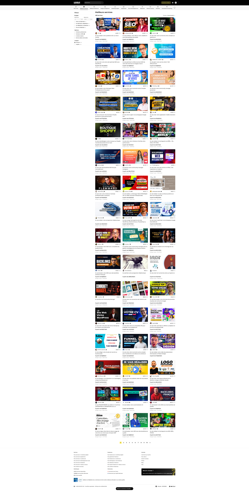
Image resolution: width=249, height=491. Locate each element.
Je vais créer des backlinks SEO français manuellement (105, 168)
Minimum (76, 17)
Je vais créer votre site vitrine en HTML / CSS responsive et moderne (161, 168)
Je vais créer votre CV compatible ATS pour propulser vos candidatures (134, 326)
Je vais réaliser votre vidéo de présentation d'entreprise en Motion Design (161, 352)
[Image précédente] (124, 24)
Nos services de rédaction (79, 462)
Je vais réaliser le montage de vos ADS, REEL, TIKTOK (162, 432)
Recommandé (170, 15)
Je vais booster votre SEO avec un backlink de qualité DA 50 (107, 247)
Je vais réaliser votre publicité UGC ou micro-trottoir (107, 36)
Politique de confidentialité (101, 486)
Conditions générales (89, 486)
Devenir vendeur (145, 458)
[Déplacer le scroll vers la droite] (174, 7)
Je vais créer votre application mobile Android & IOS (162, 115)
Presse (142, 460)
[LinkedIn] (169, 486)
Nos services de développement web (82, 460)
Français (79, 42)
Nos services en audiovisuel (80, 458)
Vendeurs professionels (81, 31)
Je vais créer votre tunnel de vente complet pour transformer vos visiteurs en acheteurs (134, 352)
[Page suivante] (150, 443)
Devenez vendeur (166, 2)
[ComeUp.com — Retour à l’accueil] (77, 3)
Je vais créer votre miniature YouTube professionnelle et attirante (105, 194)
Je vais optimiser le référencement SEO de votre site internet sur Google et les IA (134, 62)
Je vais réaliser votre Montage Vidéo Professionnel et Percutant (104, 89)
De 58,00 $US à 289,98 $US (83, 23)
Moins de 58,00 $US (81, 21)
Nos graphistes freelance (113, 456)
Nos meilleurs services (79, 466)
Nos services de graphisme (79, 456)
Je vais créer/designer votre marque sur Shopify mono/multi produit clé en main (107, 142)
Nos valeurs (143, 456)
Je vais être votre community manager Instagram (133, 168)
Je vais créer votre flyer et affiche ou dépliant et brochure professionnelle (162, 326)
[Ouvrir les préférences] (172, 2)
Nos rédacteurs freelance (113, 462)
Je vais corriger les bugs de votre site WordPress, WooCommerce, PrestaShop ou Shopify (134, 222)
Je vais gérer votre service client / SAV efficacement (160, 62)
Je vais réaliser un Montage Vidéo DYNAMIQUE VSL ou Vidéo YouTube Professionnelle (135, 194)
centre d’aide (169, 473)
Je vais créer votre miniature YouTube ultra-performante (134, 142)
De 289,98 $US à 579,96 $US (83, 25)
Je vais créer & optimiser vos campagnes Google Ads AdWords (162, 221)
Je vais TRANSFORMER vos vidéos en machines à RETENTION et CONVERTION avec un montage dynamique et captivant (107, 406)
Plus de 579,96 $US (81, 27)
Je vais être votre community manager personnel (160, 89)
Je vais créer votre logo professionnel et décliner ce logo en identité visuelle (160, 379)
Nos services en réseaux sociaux (81, 464)
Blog (142, 462)
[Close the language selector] (132, 488)
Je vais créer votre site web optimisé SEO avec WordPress (107, 62)
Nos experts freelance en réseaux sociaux (117, 464)
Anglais (79, 44)
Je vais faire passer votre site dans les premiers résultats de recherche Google (162, 300)
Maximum (86, 17)
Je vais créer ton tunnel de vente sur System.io (162, 273)
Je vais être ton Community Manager (105, 299)
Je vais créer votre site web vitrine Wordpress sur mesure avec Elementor (107, 326)
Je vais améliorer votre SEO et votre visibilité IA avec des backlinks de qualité (135, 36)
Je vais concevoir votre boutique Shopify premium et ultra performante (106, 115)
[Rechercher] (102, 3)
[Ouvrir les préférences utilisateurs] (178, 3)
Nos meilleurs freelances (113, 466)
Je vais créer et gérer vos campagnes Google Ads (134, 115)
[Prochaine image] (146, 24)
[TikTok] (174, 486)
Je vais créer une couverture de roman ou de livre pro (134, 300)
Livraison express (80, 35)
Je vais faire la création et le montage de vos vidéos (161, 247)
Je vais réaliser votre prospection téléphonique (107, 220)
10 (147, 442)
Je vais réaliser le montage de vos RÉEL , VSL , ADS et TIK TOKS (162, 142)
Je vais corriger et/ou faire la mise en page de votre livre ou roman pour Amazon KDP (107, 432)
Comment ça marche (146, 454)
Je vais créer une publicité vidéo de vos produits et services (135, 379)
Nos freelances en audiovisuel (114, 458)
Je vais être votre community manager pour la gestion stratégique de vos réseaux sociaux (135, 247)
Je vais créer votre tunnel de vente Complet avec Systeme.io (134, 89)
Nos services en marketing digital (81, 454)
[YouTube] (171, 486)
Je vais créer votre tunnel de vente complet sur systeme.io (162, 36)
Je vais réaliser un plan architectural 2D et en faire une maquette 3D (162, 194)
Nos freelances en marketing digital (115, 454)
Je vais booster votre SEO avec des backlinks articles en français (107, 273)
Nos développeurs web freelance (115, 460)
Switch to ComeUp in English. (124, 488)
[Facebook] (173, 486)
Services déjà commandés (82, 37)
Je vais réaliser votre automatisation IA (133, 404)
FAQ (142, 464)
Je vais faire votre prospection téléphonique (134, 273)
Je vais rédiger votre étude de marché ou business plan (106, 352)
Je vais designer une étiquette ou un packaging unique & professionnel (107, 379)
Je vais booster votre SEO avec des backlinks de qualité (162, 405)
